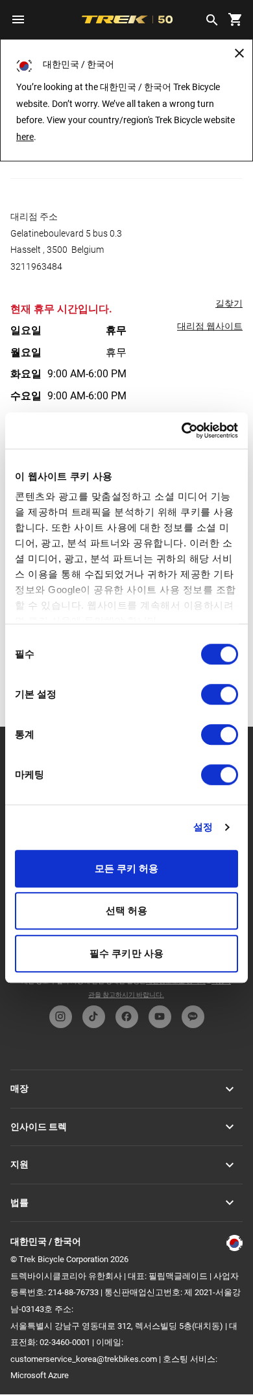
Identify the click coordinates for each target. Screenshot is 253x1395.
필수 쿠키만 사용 (126, 953)
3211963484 (36, 266)
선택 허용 (127, 910)
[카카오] (193, 1016)
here (25, 137)
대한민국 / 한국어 (45, 1241)
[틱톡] (93, 1016)
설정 (203, 826)
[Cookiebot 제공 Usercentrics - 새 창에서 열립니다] (182, 430)
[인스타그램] (60, 1016)
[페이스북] (126, 1016)
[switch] (219, 694)
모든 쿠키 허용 (127, 868)
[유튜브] (160, 1016)
